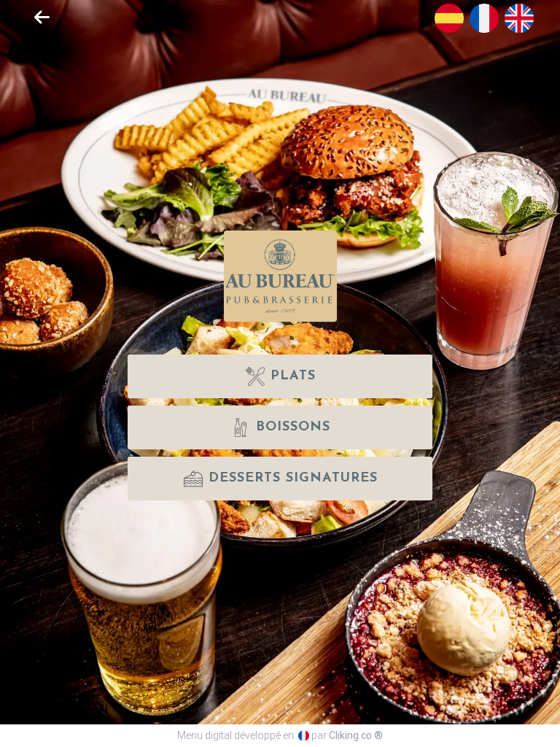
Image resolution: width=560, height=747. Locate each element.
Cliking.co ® (356, 735)
